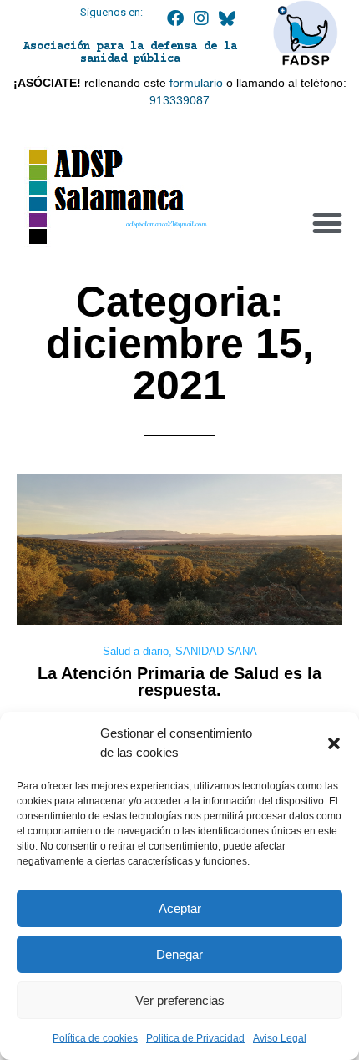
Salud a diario (136, 651)
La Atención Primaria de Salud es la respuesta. (179, 681)
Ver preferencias (180, 1000)
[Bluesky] (227, 18)
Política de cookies (95, 1038)
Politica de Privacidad (195, 1038)
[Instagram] (201, 18)
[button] (334, 743)
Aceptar (180, 908)
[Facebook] (175, 18)
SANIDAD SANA (216, 651)
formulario (196, 82)
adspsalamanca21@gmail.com (166, 223)
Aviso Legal (279, 1038)
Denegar (179, 954)
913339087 (179, 100)
